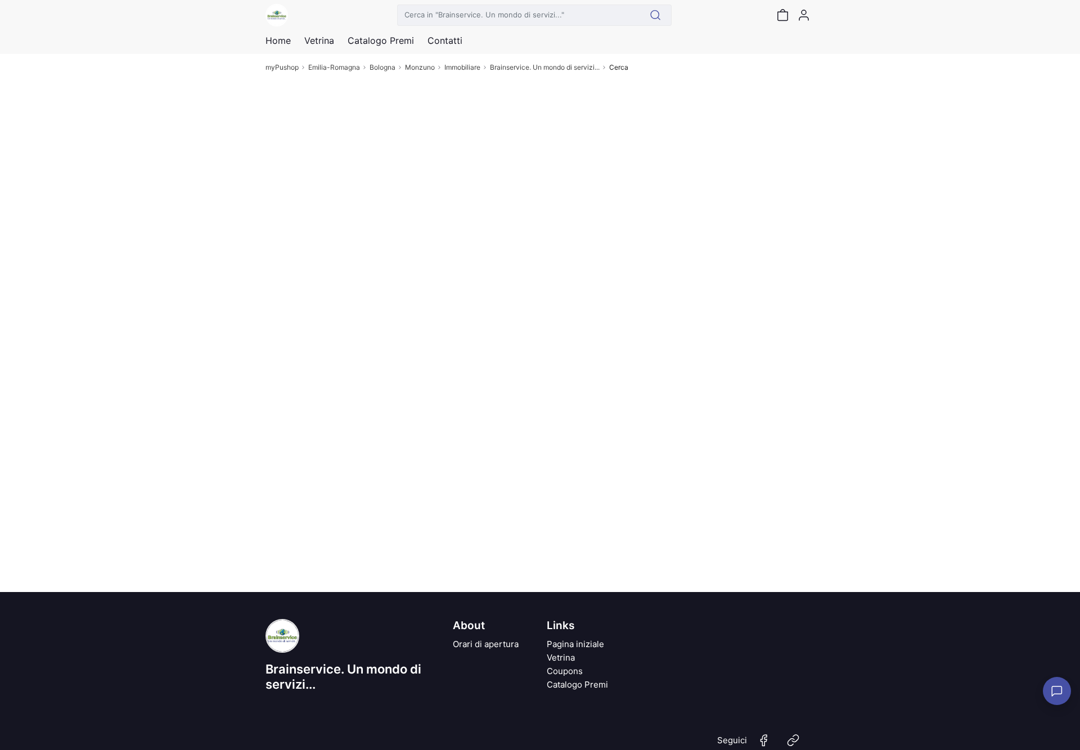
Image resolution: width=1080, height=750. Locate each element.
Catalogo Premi (577, 684)
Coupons (565, 671)
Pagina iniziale (575, 644)
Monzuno (420, 67)
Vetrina (561, 657)
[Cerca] (656, 15)
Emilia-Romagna (334, 67)
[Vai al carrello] (782, 15)
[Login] (803, 15)
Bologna (382, 67)
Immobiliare (462, 67)
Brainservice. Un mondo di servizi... (545, 67)
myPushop (282, 67)
